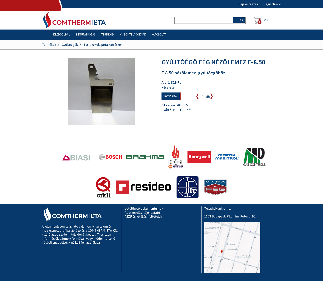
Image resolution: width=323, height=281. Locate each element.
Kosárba (170, 96)
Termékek (107, 34)
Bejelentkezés (248, 4)
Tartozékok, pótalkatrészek (103, 44)
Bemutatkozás (86, 34)
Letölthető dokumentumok (144, 208)
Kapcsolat (158, 34)
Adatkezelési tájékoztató (142, 212)
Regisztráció (272, 4)
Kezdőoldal (61, 34)
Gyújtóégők (70, 44)
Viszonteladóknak (133, 34)
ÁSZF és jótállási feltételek (143, 216)
